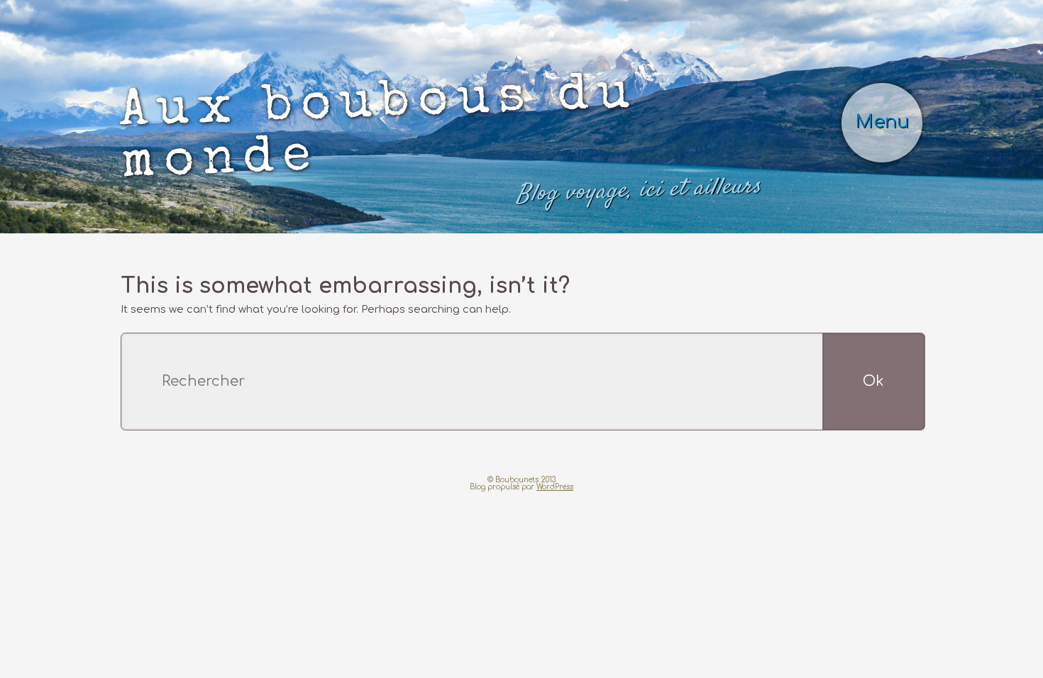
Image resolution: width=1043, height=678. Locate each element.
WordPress (554, 392)
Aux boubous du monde (400, 89)
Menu (891, 78)
